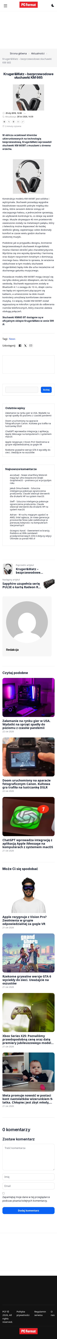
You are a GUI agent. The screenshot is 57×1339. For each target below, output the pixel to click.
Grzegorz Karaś (18, 530)
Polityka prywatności (23, 1313)
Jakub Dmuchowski (19, 488)
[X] (9, 122)
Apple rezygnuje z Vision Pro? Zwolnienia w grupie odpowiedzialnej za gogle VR (27, 443)
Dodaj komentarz (28, 1210)
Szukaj (46, 389)
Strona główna (18, 53)
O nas (53, 1313)
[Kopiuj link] (23, 122)
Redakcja (12, 650)
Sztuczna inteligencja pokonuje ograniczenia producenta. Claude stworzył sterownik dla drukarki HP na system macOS (30, 492)
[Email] (18, 122)
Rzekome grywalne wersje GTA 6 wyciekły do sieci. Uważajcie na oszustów (27, 451)
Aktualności (38, 53)
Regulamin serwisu (40, 1313)
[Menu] (5, 6)
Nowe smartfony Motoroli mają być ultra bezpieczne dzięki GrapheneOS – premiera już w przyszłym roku (30, 479)
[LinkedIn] (14, 122)
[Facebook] (4, 122)
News (12, 339)
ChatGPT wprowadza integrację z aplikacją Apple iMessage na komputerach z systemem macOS (28, 434)
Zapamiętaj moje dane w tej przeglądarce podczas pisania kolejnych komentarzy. (26, 1198)
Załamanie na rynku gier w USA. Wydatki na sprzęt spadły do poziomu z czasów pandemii (28, 414)
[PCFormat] (28, 1331)
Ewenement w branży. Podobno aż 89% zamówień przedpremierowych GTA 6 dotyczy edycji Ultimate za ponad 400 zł (31, 534)
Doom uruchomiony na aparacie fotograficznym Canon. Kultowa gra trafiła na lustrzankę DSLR (28, 423)
